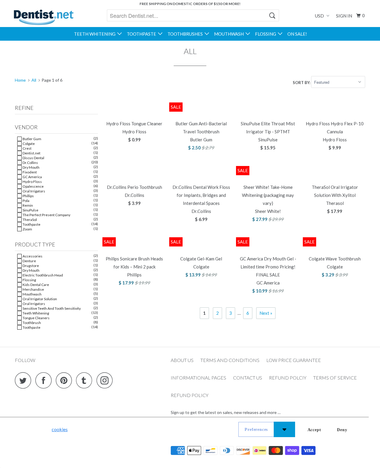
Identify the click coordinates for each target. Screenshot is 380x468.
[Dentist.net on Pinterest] (65, 380)
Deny (342, 430)
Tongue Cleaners (36, 318)
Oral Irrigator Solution (39, 299)
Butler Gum (31, 139)
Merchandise (33, 289)
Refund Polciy (287, 377)
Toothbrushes (186, 34)
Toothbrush (31, 322)
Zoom (27, 229)
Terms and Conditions (229, 360)
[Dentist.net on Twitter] (24, 380)
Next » (265, 313)
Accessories (32, 256)
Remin (27, 205)
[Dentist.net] (43, 17)
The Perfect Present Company (46, 215)
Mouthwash (230, 34)
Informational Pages (198, 377)
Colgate (28, 143)
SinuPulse (30, 210)
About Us (182, 360)
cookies (60, 429)
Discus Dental (33, 158)
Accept (314, 430)
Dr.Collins (30, 162)
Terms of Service (335, 377)
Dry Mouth (30, 167)
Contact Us (247, 377)
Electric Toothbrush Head (42, 275)
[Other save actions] (284, 429)
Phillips (28, 196)
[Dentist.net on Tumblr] (86, 380)
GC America (32, 177)
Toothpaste (142, 34)
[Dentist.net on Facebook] (45, 380)
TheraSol (29, 219)
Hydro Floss (32, 181)
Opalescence (33, 186)
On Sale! (297, 34)
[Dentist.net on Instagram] (106, 380)
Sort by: (302, 82)
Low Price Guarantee (293, 360)
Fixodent (29, 172)
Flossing (266, 34)
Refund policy (189, 395)
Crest (26, 148)
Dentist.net (31, 153)
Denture (29, 261)
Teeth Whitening (95, 34)
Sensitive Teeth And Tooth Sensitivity (51, 308)
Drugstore (30, 265)
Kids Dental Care (35, 284)
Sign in (344, 15)
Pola (25, 200)
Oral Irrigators (33, 191)
